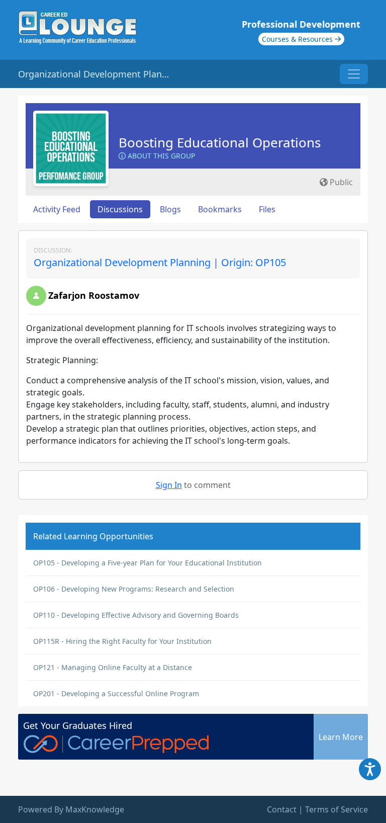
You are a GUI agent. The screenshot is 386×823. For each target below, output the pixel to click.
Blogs (170, 209)
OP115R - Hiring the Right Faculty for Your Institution (122, 641)
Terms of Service (336, 809)
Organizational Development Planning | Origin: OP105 (160, 262)
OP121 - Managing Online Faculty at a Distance (112, 667)
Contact (282, 809)
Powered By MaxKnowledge (71, 809)
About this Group (160, 155)
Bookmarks (220, 209)
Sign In (169, 484)
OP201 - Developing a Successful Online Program (116, 693)
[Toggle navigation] (354, 74)
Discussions (120, 209)
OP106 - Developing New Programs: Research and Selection (133, 589)
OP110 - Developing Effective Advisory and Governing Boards (136, 615)
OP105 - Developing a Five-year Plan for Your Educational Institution (147, 562)
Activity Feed (56, 209)
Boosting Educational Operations (220, 142)
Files (267, 209)
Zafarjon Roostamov (93, 295)
